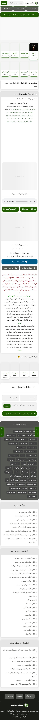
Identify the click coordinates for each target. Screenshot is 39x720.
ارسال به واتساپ (8, 268)
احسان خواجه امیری (30, 431)
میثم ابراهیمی (11, 492)
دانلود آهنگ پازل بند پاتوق (27, 588)
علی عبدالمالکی (31, 484)
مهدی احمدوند (32, 496)
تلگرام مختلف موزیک (18, 261)
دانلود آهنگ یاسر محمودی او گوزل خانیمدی (21, 523)
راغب (17, 439)
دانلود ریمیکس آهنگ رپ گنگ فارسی (23, 527)
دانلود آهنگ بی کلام (29, 626)
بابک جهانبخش (18, 451)
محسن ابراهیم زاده (30, 451)
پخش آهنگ (29, 696)
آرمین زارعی (14, 480)
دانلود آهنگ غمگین (29, 607)
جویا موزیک (31, 596)
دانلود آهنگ (32, 8)
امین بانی (33, 476)
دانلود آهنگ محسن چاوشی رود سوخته (23, 570)
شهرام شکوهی (31, 447)
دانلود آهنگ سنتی (29, 615)
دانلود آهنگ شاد (30, 604)
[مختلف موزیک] (31, 3)
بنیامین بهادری (18, 431)
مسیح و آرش (21, 435)
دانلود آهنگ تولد (30, 634)
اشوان (22, 455)
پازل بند (23, 464)
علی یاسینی (32, 468)
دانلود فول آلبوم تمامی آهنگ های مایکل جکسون (20, 531)
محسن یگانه (8, 472)
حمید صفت (23, 480)
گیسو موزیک (31, 600)
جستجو (4, 3)
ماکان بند (8, 468)
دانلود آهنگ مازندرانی (28, 619)
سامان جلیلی (8, 109)
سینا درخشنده (13, 443)
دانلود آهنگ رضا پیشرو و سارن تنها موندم (22, 657)
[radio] (26, 249)
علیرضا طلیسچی (31, 455)
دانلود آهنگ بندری (29, 622)
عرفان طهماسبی (15, 488)
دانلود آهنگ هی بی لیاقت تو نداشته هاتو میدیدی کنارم (20, 674)
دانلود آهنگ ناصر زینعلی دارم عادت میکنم (22, 577)
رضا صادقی (32, 439)
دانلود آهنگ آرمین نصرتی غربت (25, 519)
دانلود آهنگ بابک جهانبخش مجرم (25, 562)
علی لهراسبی (23, 443)
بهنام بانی (16, 468)
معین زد (24, 488)
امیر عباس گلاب (21, 460)
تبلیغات (19, 696)
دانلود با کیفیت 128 (9, 209)
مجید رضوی (32, 443)
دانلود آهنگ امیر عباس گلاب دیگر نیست (23, 573)
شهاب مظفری (11, 435)
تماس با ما (9, 696)
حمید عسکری (15, 464)
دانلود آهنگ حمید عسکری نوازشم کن (23, 566)
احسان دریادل (32, 464)
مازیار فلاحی (32, 488)
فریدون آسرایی (31, 435)
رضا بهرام (24, 468)
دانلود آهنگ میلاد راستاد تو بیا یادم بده (23, 661)
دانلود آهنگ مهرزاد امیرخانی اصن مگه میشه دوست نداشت (19, 652)
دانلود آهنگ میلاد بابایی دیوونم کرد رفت (23, 669)
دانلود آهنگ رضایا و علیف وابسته (25, 516)
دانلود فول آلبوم (30, 611)
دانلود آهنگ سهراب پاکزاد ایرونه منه (23, 592)
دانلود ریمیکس (19, 8)
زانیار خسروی (32, 460)
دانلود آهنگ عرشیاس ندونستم (26, 585)
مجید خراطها (11, 484)
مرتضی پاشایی (22, 492)
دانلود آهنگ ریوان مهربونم (27, 512)
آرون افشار (25, 472)
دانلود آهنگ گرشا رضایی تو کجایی (24, 558)
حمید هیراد (24, 439)
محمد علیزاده (21, 484)
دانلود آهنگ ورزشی (29, 630)
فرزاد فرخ (33, 472)
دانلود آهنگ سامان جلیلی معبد (24, 94)
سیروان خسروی (13, 455)
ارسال (7, 406)
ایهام (7, 480)
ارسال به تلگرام (27, 268)
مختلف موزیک (33, 83)
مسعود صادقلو (9, 439)
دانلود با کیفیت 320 (27, 209)
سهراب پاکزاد (21, 447)
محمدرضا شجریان (15, 476)
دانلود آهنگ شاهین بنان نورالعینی (25, 680)
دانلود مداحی (7, 8)
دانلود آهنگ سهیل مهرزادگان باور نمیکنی (22, 684)
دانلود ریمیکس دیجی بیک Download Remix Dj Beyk (19, 535)
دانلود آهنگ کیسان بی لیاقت (26, 665)
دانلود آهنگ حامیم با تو (28, 581)
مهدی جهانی (32, 480)
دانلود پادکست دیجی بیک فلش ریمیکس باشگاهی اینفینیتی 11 (20, 540)
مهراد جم (25, 476)
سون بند (17, 472)
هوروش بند (11, 460)
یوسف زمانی (32, 492)
